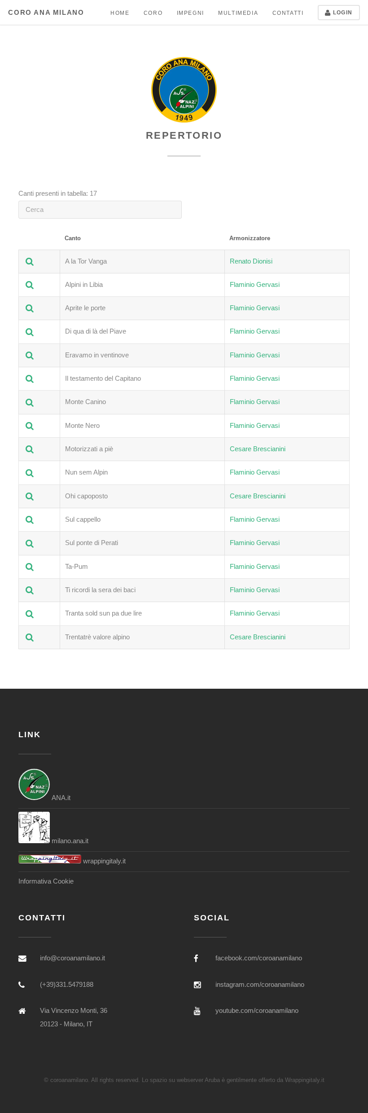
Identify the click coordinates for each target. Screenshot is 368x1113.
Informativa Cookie (46, 881)
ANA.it (60, 797)
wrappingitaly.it (103, 861)
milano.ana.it (69, 841)
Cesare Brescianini (257, 449)
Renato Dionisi (251, 261)
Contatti (288, 13)
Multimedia (238, 13)
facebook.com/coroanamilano (258, 958)
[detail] (29, 261)
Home (119, 13)
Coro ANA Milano (46, 12)
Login (342, 12)
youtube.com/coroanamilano (256, 1010)
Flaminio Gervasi (255, 284)
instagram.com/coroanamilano (259, 984)
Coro (153, 13)
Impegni (190, 13)
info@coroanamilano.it (72, 958)
